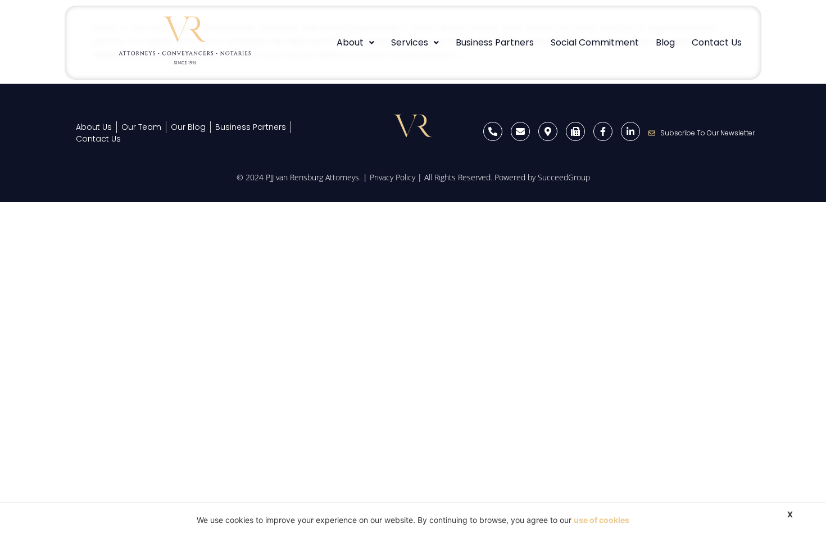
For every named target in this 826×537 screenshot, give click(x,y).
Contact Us (717, 42)
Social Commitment (595, 42)
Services (409, 42)
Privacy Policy (392, 177)
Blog (665, 42)
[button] (355, 43)
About (350, 42)
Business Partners (495, 42)
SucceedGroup (564, 177)
